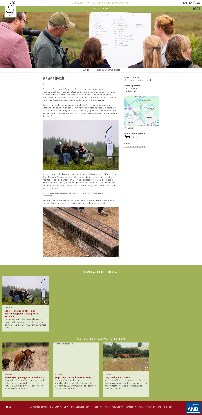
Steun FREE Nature (64, 407)
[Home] (10, 9)
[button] (142, 108)
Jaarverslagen (82, 407)
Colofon (139, 407)
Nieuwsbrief (117, 407)
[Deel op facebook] (44, 84)
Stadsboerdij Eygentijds (135, 146)
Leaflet (143, 125)
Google (156, 125)
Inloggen (168, 407)
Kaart (85, 70)
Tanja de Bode (131, 88)
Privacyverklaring (153, 407)
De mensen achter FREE (41, 407)
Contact (129, 407)
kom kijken (101, 9)
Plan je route (130, 128)
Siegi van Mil (130, 91)
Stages (95, 407)
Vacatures (105, 407)
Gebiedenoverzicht (108, 70)
